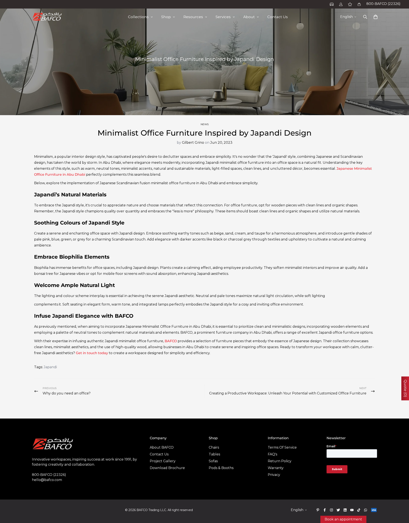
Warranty (276, 468)
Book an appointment (343, 519)
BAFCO (171, 341)
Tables (214, 454)
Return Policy (279, 461)
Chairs (214, 447)
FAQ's (272, 454)
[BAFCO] (47, 17)
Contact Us (159, 454)
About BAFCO (162, 447)
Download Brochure (167, 468)
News (205, 124)
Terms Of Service (282, 447)
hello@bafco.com (47, 480)
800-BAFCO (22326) (383, 4)
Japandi (50, 367)
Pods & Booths (221, 468)
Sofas (213, 461)
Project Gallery (163, 461)
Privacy (274, 475)
